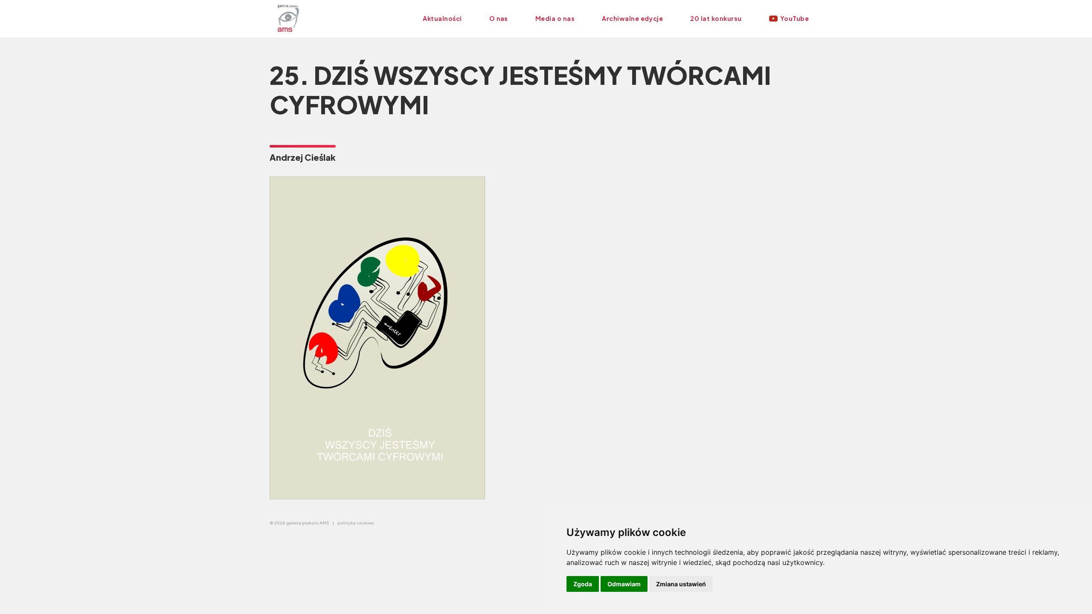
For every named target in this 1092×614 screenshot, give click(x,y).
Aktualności (442, 18)
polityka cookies (355, 522)
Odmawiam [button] (624, 584)
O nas (498, 18)
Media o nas (555, 18)
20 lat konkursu (715, 18)
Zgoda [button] (582, 584)
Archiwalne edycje (632, 18)
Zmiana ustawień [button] (681, 584)
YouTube (794, 18)
